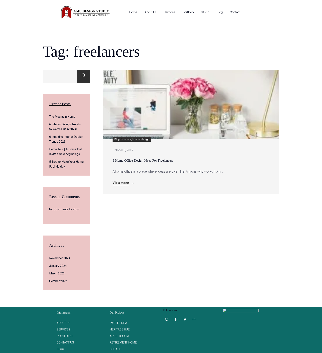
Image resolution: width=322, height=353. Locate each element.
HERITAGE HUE (120, 329)
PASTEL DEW (118, 323)
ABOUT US (63, 323)
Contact (235, 12)
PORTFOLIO (64, 336)
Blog (220, 12)
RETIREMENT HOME (123, 342)
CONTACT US (65, 342)
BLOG (60, 349)
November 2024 (59, 258)
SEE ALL (115, 349)
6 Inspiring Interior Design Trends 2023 (66, 139)
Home (133, 12)
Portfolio (188, 12)
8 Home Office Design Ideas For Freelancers (143, 160)
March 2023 (57, 273)
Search (83, 76)
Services (169, 12)
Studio (205, 12)
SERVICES (63, 329)
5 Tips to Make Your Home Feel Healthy (66, 164)
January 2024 (58, 266)
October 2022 (58, 281)
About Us (151, 12)
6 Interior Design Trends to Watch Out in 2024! (65, 127)
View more (121, 183)
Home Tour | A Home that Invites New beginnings (65, 151)
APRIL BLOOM (119, 336)
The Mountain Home (62, 116)
